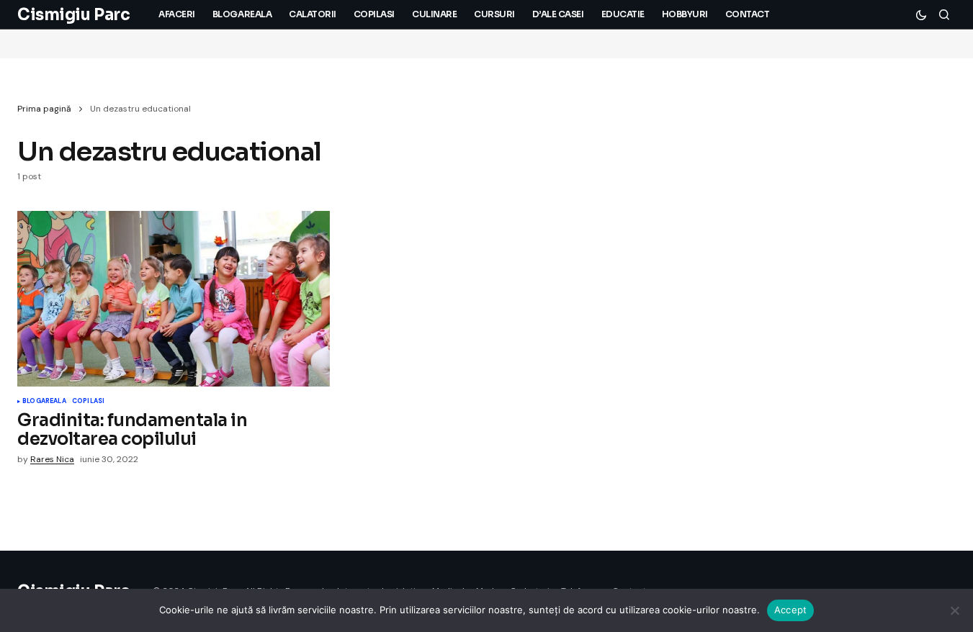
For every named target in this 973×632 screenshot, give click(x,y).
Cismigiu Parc (73, 14)
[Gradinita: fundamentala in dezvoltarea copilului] (173, 299)
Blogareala (44, 401)
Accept (790, 609)
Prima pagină (44, 108)
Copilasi (88, 401)
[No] (955, 610)
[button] (921, 14)
